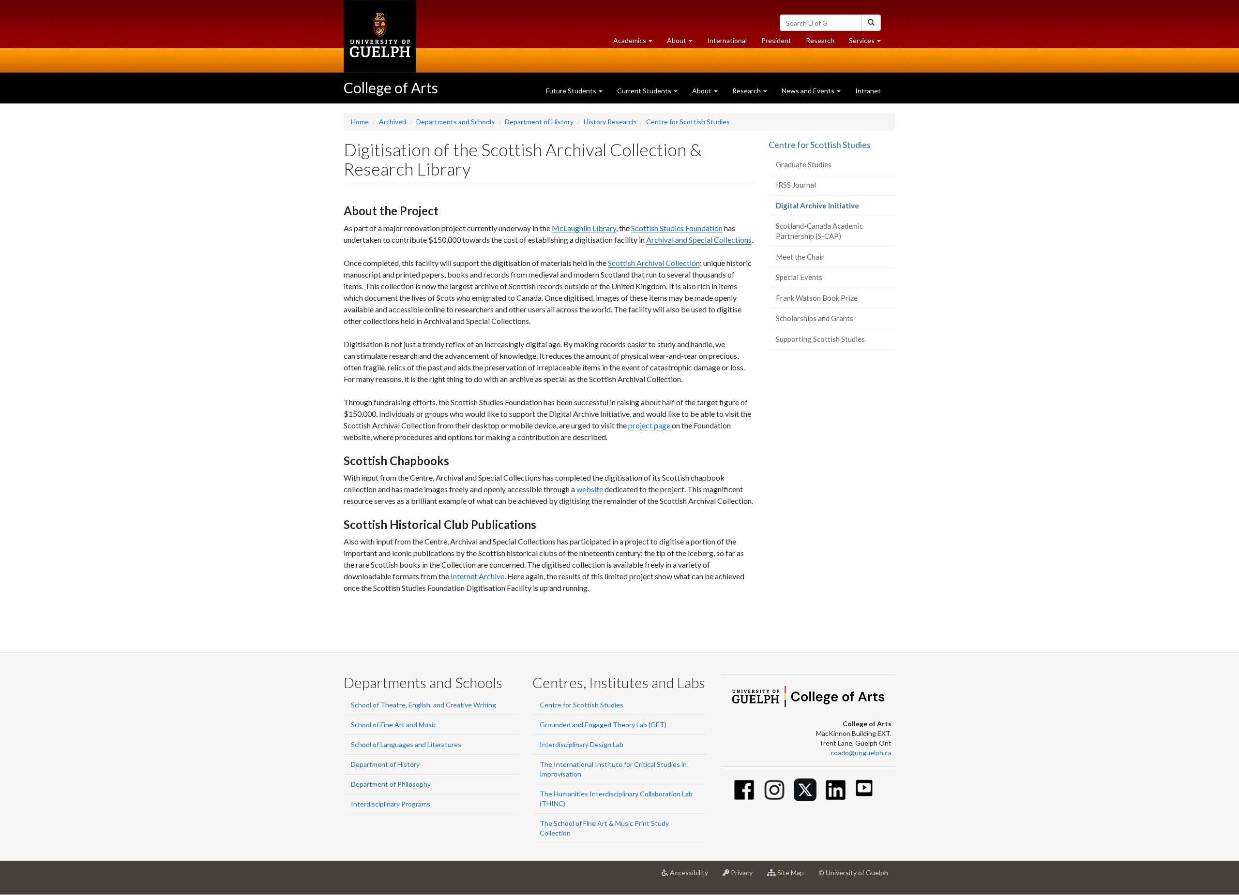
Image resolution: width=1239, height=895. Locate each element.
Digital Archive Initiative (831, 208)
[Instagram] (774, 789)
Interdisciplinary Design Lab (581, 744)
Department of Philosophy (391, 784)
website (589, 489)
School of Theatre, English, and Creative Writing (423, 705)
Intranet (868, 91)
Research (824, 43)
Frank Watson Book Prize (817, 297)
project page (649, 425)
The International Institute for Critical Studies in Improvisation (613, 769)
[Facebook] (744, 789)
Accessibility (691, 876)
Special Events (799, 277)
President (776, 40)
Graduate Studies (803, 164)
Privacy (744, 876)
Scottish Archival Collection (654, 262)
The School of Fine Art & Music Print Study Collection (604, 828)
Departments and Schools (455, 121)
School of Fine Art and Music (394, 724)
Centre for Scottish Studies (688, 121)
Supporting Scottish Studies (820, 339)
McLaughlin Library (584, 228)
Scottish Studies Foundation (677, 228)
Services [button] (868, 43)
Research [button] (747, 91)
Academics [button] (636, 43)
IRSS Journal (796, 184)
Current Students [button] (645, 91)
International (727, 40)
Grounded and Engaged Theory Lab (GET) (603, 724)
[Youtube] (864, 787)
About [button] (683, 43)
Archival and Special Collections (699, 239)
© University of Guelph (853, 872)
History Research (610, 121)
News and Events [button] (809, 91)
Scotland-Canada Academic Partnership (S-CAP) (819, 230)
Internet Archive (477, 576)
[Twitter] (805, 789)
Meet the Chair (800, 256)
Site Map (793, 876)
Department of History (539, 121)
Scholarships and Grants (814, 318)
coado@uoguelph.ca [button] (861, 752)
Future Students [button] (572, 91)
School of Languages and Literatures (406, 744)
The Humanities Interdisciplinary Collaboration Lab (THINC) (616, 798)
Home (360, 121)
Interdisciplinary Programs (390, 804)
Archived (392, 121)
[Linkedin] (835, 789)
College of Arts (391, 87)
